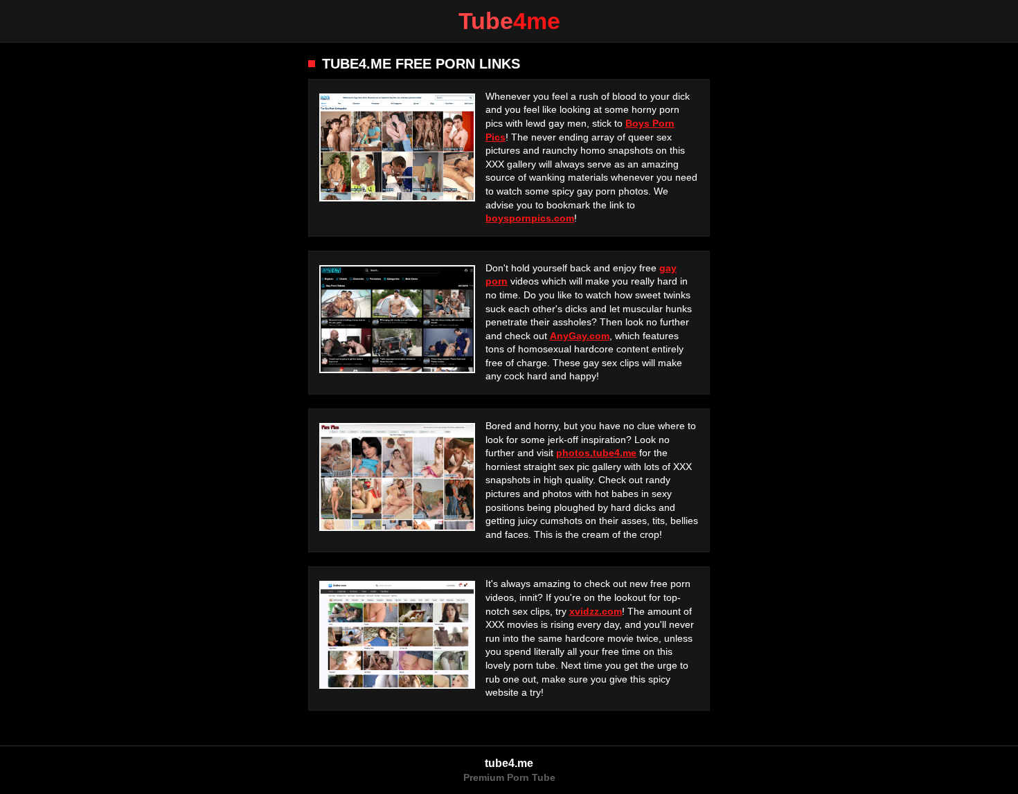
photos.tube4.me (596, 452)
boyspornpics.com (529, 218)
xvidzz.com (595, 611)
